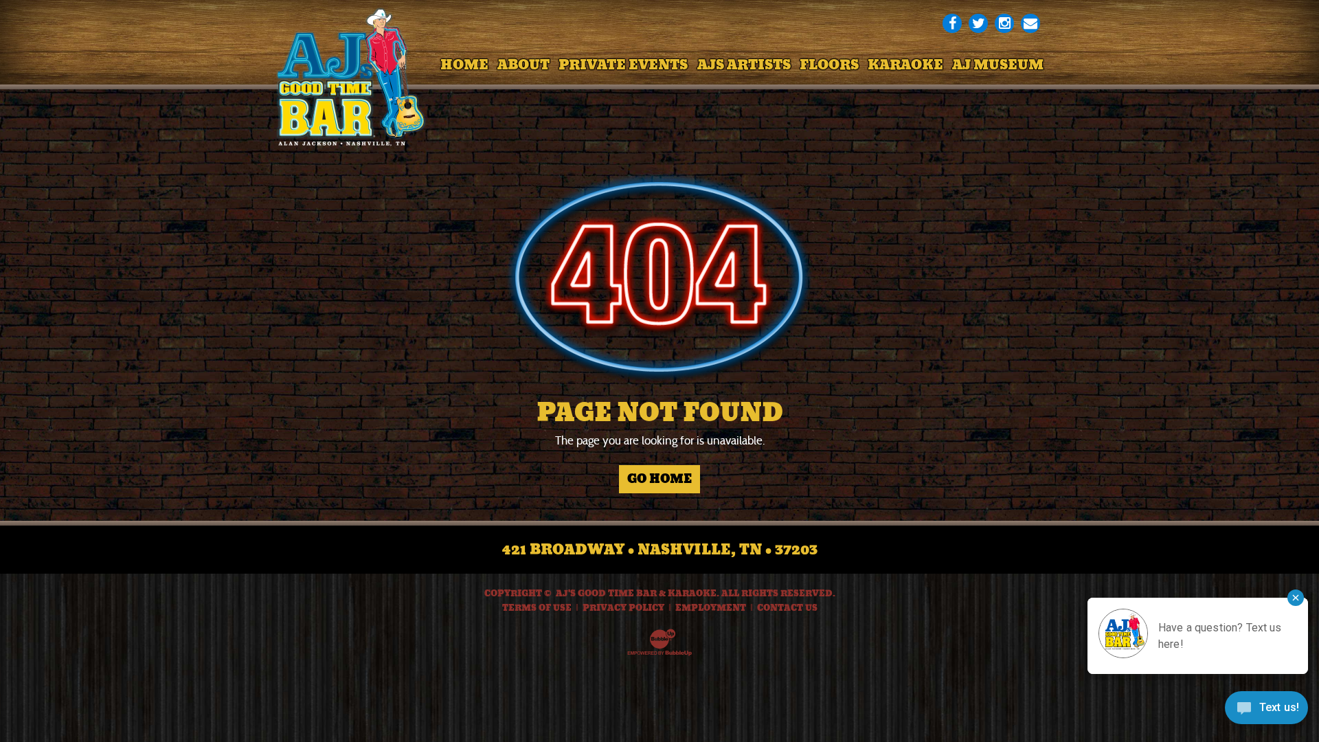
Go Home (659, 478)
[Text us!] (1266, 712)
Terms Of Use (537, 608)
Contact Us (787, 608)
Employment (710, 608)
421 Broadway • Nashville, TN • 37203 (660, 550)
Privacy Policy (623, 608)
